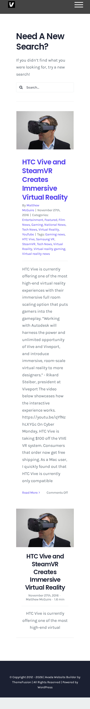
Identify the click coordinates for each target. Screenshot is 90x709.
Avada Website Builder (60, 677)
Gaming (37, 225)
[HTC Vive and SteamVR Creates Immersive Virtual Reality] (45, 130)
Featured (51, 220)
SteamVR (29, 244)
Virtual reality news (36, 254)
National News (55, 225)
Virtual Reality (49, 229)
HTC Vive (28, 239)
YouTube (28, 234)
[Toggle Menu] (79, 4)
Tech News (29, 229)
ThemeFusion (21, 682)
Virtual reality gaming (49, 249)
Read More (30, 493)
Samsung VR (45, 239)
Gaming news (55, 234)
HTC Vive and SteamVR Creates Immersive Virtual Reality (45, 179)
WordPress (45, 687)
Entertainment (32, 220)
